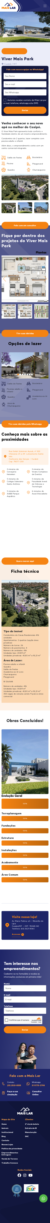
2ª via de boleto (32, 1124)
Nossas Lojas (7, 1144)
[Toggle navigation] (45, 5)
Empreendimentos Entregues (10, 1154)
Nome (7, 983)
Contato (5, 1140)
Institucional (7, 1132)
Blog (4, 1136)
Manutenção (31, 1132)
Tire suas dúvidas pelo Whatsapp (25, 424)
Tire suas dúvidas (25, 333)
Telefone (8, 1006)
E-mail (7, 995)
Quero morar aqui (25, 561)
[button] (45, 187)
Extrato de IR (31, 1128)
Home (4, 1124)
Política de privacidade (12, 1148)
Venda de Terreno (10, 1159)
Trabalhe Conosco (10, 1163)
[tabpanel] (25, 287)
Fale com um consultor (25, 225)
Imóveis (5, 1128)
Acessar (16, 934)
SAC (27, 1136)
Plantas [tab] (41, 252)
